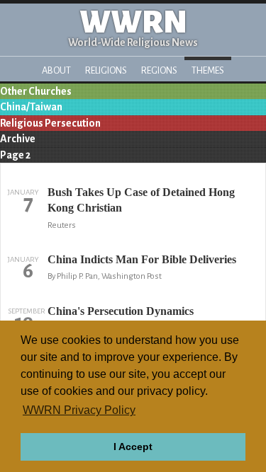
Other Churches (36, 91)
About (56, 70)
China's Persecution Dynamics (121, 311)
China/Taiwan (31, 107)
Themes (208, 70)
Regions (159, 70)
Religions (106, 70)
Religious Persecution (50, 123)
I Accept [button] (133, 446)
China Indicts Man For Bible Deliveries (142, 259)
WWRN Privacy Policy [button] (79, 410)
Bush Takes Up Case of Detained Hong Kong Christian (141, 200)
